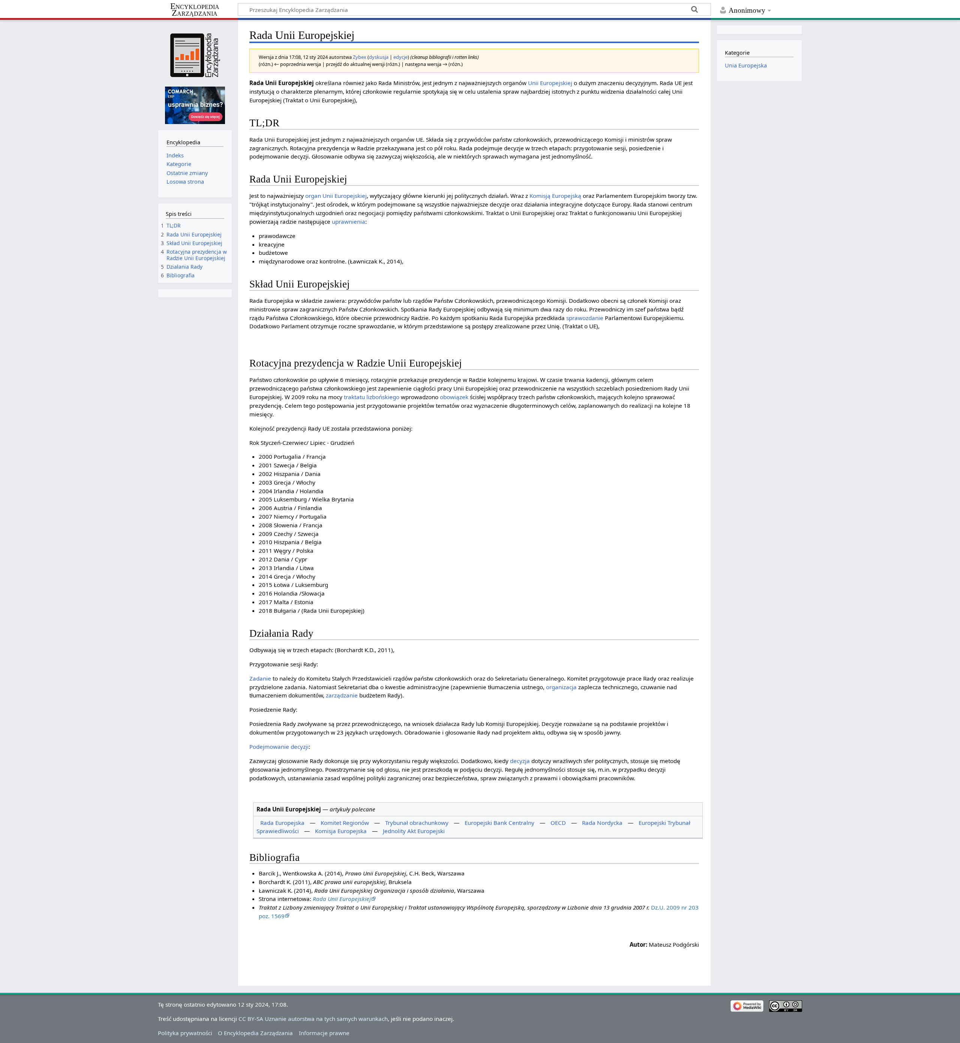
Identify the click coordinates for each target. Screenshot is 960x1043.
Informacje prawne (324, 1033)
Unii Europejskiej (550, 83)
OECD (558, 822)
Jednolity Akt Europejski (414, 831)
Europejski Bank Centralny (499, 822)
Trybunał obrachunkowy (416, 822)
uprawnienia (348, 221)
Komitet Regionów (345, 822)
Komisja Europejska (341, 831)
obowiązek (454, 397)
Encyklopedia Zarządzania (194, 9)
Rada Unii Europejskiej (342, 898)
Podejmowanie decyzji (279, 746)
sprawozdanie (584, 318)
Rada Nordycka (602, 822)
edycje (400, 57)
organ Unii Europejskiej (336, 195)
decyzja (520, 761)
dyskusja (378, 57)
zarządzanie (342, 695)
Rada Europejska (282, 822)
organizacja (561, 687)
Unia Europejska (746, 65)
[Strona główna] (195, 55)
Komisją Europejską (555, 195)
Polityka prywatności (185, 1033)
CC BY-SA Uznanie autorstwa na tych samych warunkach (313, 1018)
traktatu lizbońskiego (371, 397)
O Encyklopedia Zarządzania (255, 1033)
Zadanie (260, 678)
